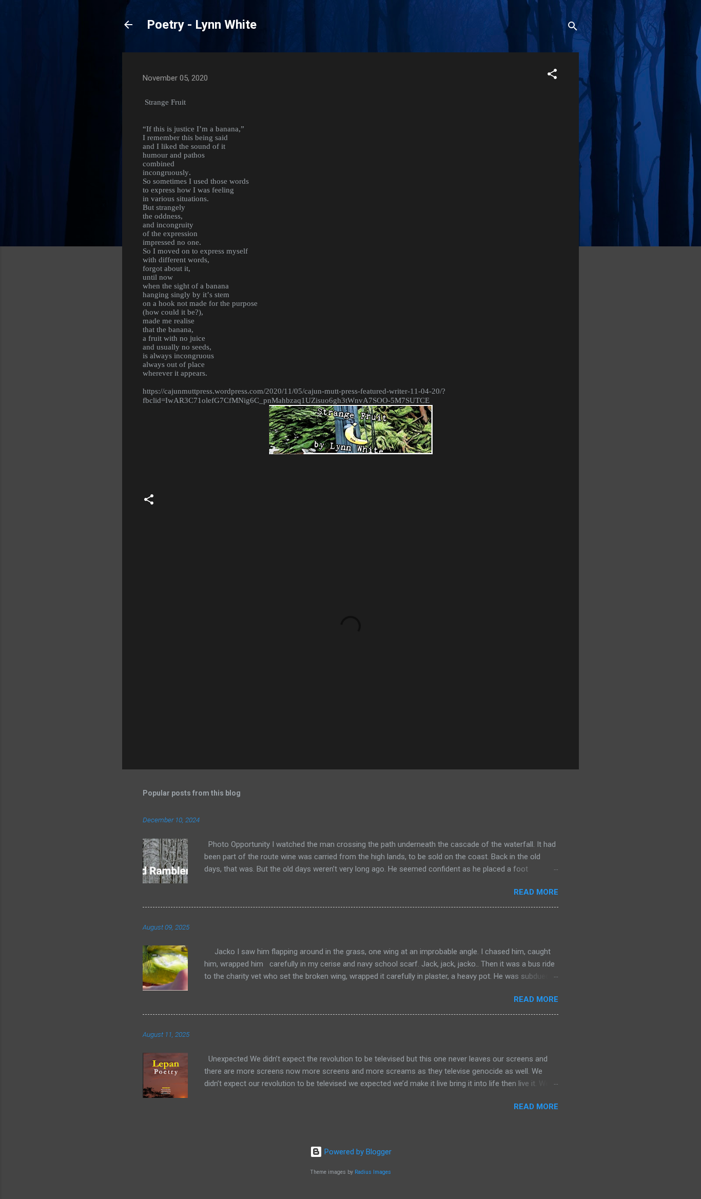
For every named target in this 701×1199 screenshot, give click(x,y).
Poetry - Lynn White (202, 24)
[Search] (573, 28)
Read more (536, 892)
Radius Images (373, 1172)
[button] (552, 76)
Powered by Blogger (357, 1151)
